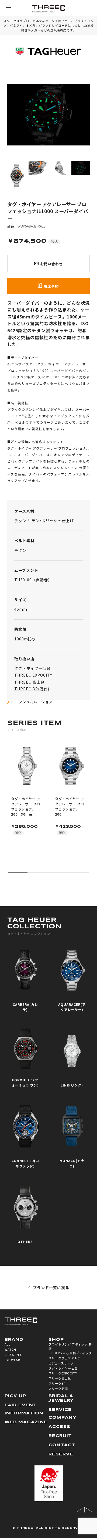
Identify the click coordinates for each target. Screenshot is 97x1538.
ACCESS (59, 1427)
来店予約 (51, 286)
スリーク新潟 (58, 1388)
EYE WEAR (12, 1359)
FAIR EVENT (21, 1405)
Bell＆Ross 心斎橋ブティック (70, 1353)
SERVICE (60, 1410)
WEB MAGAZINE (26, 1422)
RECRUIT (60, 1436)
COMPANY (62, 1418)
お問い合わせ (51, 263)
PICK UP (15, 1396)
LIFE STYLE (13, 1354)
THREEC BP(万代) (31, 688)
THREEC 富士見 (29, 682)
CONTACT (61, 1445)
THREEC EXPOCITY (33, 675)
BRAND (14, 1340)
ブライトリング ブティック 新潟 (70, 1346)
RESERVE (60, 1454)
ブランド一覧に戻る (51, 1287)
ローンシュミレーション (32, 701)
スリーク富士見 (59, 1378)
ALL (8, 1344)
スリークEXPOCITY (62, 1373)
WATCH (10, 1349)
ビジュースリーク (61, 1363)
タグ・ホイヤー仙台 (32, 668)
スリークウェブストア (64, 1358)
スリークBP (56, 1383)
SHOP (56, 1340)
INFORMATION (24, 1413)
